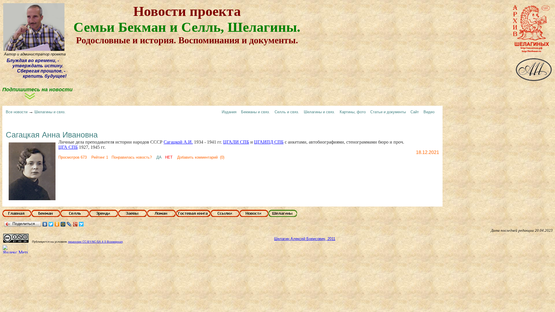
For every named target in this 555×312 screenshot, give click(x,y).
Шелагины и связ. (50, 112)
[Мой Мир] (63, 224)
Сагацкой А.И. (178, 142)
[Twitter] (51, 224)
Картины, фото (353, 112)
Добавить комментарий (197, 157)
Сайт (414, 112)
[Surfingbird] (81, 224)
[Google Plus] (75, 224)
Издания (229, 112)
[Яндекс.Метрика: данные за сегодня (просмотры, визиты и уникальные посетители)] (15, 249)
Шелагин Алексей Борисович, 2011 (304, 239)
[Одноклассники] (57, 224)
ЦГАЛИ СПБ (236, 142)
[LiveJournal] (69, 224)
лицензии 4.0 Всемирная (95, 241)
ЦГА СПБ (68, 147)
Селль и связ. (287, 112)
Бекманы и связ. (255, 112)
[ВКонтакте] (45, 224)
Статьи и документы (388, 112)
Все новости (16, 112)
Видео (428, 112)
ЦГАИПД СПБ (269, 142)
